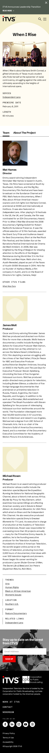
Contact (8, 707)
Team (6, 132)
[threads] (32, 724)
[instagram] (18, 724)
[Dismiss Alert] (46, 3)
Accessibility (8, 742)
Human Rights (12, 587)
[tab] (6, 134)
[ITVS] (9, 19)
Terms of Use (8, 738)
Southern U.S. (12, 604)
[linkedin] (12, 724)
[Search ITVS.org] (39, 19)
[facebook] (5, 724)
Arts (7, 583)
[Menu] (44, 19)
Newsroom (8, 712)
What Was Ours (9, 286)
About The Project (24, 132)
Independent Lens (12, 97)
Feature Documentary (16, 613)
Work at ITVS (11, 702)
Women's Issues (13, 594)
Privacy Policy (9, 733)
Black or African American (18, 591)
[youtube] (25, 724)
